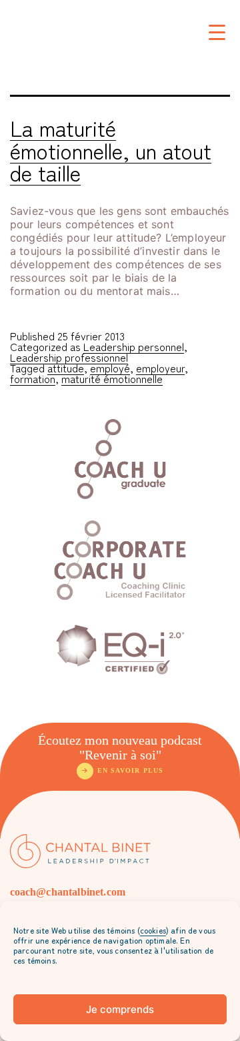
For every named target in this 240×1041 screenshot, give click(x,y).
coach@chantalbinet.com (68, 892)
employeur (160, 368)
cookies (153, 930)
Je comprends (120, 1009)
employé (110, 368)
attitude (65, 368)
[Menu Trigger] (217, 31)
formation (32, 378)
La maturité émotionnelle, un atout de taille (110, 150)
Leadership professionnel (69, 357)
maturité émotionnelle (112, 378)
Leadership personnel (133, 346)
